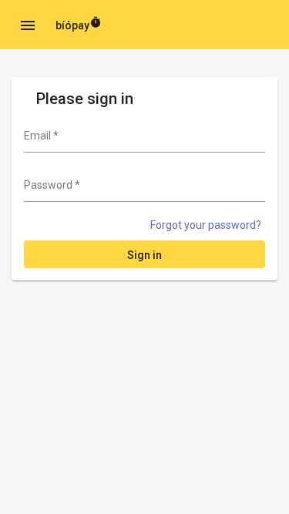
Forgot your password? (205, 225)
